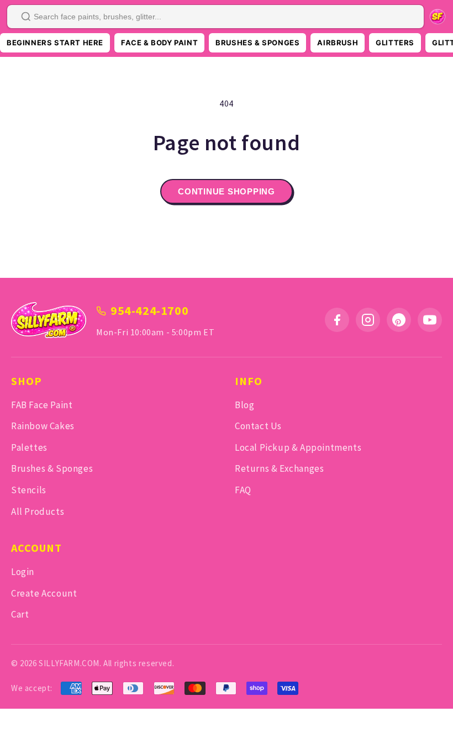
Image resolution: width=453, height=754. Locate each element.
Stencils (28, 490)
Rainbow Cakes (43, 426)
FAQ (243, 490)
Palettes (29, 447)
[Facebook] (337, 320)
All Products (37, 511)
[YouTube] (430, 320)
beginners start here (55, 42)
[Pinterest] (399, 320)
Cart (20, 614)
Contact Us (258, 426)
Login (22, 572)
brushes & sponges (257, 42)
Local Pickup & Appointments (298, 447)
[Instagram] (368, 320)
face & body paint (159, 42)
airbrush (337, 42)
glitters (395, 42)
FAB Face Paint (41, 405)
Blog (244, 405)
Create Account (44, 593)
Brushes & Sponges (52, 468)
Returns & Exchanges (279, 468)
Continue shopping (226, 191)
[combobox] (215, 16)
